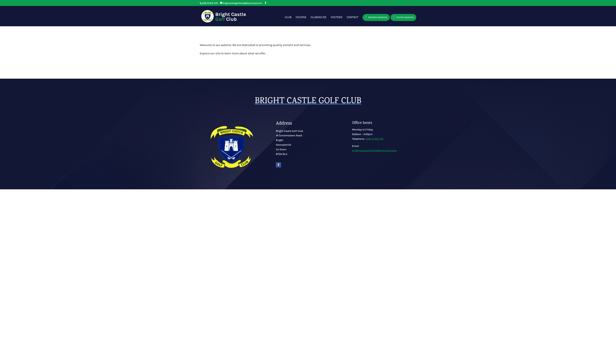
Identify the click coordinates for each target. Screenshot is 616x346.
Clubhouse (318, 17)
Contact (352, 17)
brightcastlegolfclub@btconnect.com (374, 150)
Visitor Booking (405, 17)
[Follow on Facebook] (278, 164)
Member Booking (377, 17)
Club (288, 17)
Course (301, 17)
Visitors (336, 17)
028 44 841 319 (374, 138)
